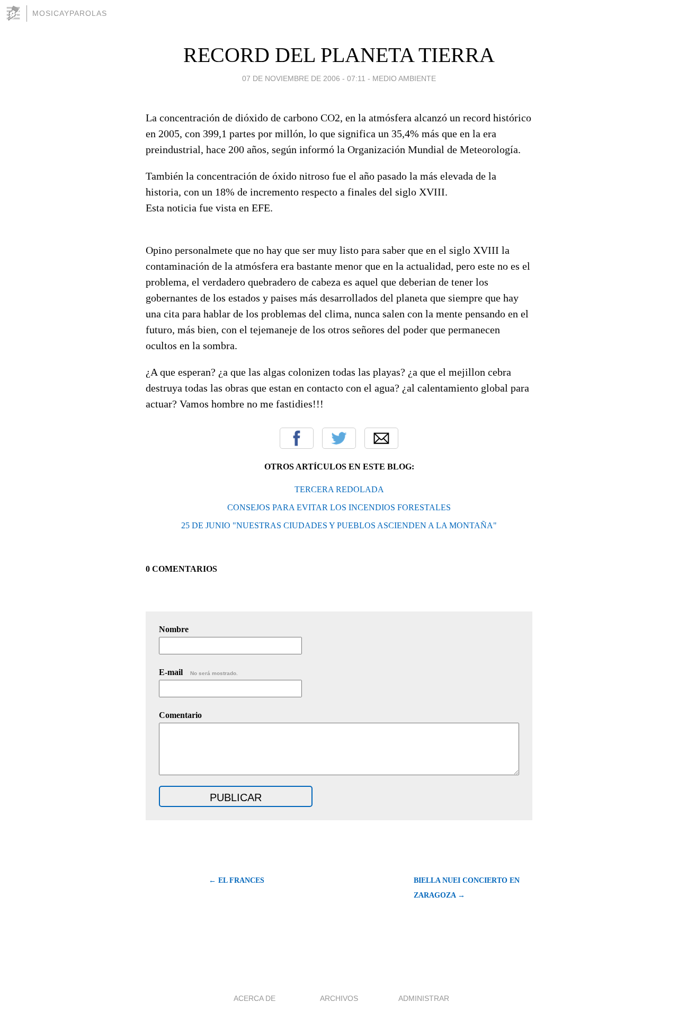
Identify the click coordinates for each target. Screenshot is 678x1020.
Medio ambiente (404, 78)
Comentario (180, 715)
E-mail (198, 672)
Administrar (423, 998)
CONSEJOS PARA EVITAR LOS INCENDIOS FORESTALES (339, 507)
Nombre (174, 629)
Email (381, 438)
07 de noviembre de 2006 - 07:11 (303, 78)
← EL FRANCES (236, 880)
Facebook (297, 438)
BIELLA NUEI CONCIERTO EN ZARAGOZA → (467, 887)
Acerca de (254, 998)
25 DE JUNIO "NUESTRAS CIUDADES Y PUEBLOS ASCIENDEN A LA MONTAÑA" (339, 525)
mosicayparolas (69, 13)
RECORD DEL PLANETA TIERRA (339, 55)
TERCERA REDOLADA (339, 489)
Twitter (339, 438)
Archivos (339, 998)
